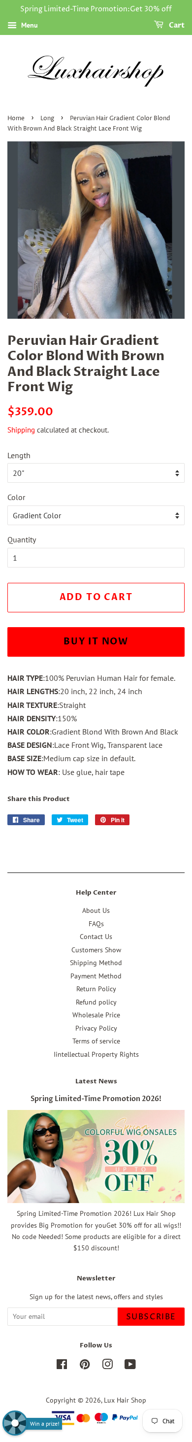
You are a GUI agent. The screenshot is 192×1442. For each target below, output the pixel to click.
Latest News (96, 1081)
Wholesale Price (96, 1014)
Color (16, 497)
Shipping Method (96, 962)
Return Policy (96, 988)
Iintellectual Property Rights (96, 1054)
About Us (96, 910)
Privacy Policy (96, 1028)
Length (19, 455)
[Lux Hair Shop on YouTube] (130, 1366)
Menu (28, 25)
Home (16, 118)
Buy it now (96, 642)
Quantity (21, 539)
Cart (176, 25)
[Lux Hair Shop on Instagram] (107, 1366)
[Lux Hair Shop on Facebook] (61, 1366)
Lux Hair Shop (125, 1400)
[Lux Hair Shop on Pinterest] (84, 1366)
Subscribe (151, 1316)
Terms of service (96, 1041)
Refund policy (96, 1002)
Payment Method (96, 976)
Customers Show (96, 949)
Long (47, 118)
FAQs (96, 923)
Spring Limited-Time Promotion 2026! (96, 1099)
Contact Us (96, 936)
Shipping (21, 430)
